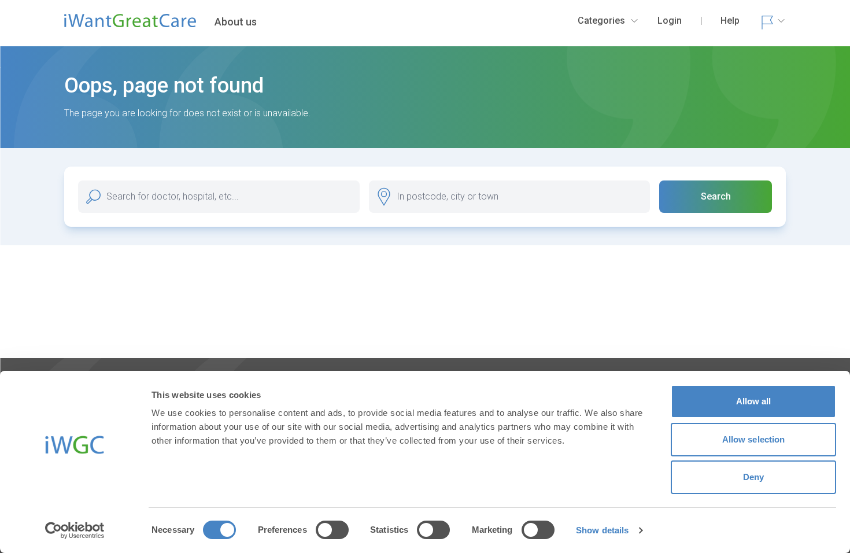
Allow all (753, 401)
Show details (602, 530)
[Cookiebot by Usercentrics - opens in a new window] (74, 530)
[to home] (130, 25)
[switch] (332, 530)
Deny (753, 477)
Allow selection (753, 439)
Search (716, 196)
